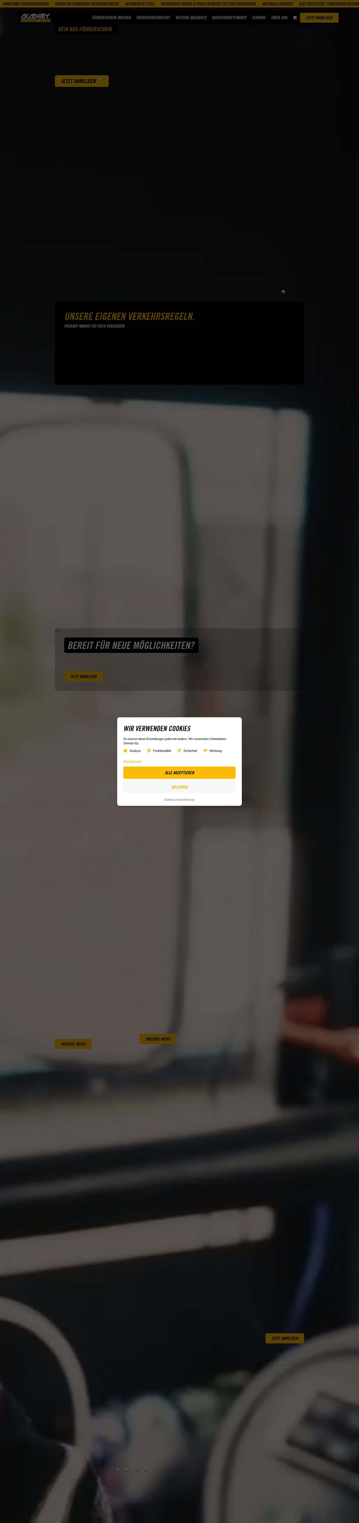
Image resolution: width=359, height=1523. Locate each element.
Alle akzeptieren (179, 772)
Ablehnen (179, 787)
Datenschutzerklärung (179, 799)
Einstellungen (132, 761)
